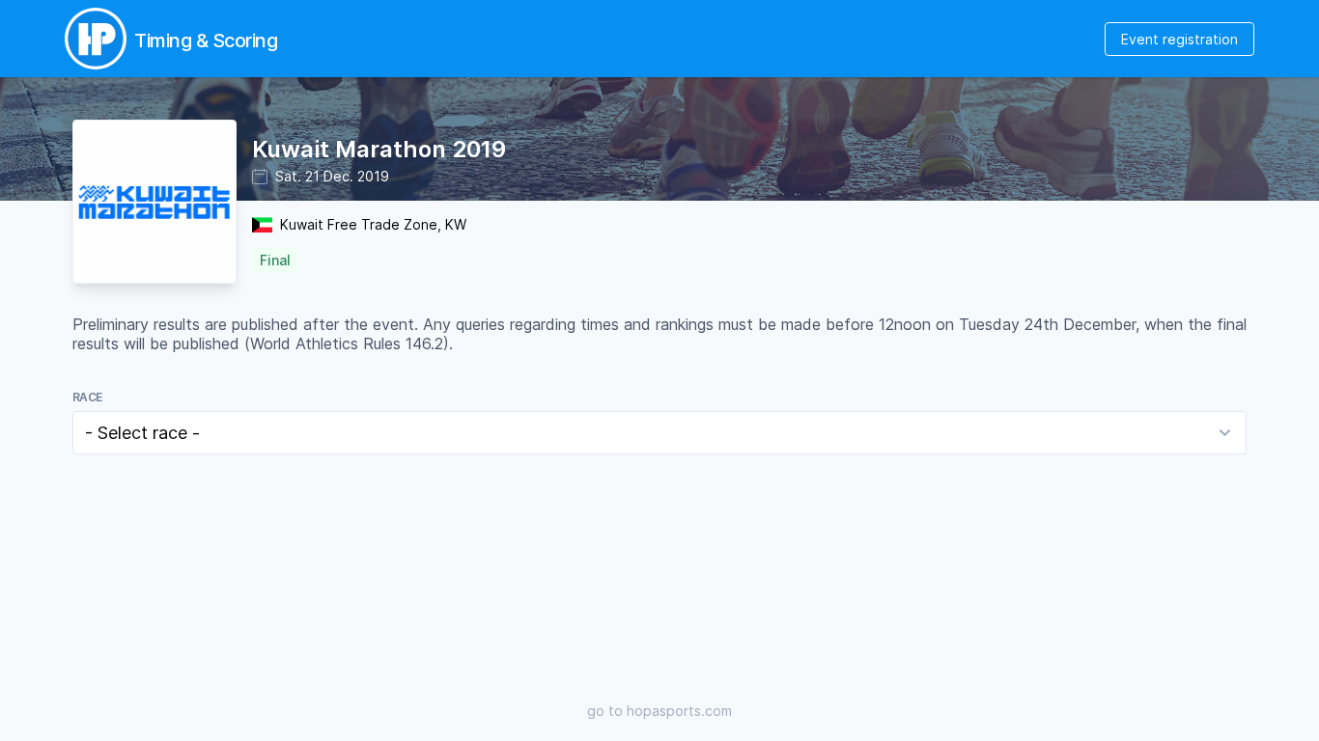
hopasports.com (679, 710)
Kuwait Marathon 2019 (379, 149)
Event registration (1179, 39)
